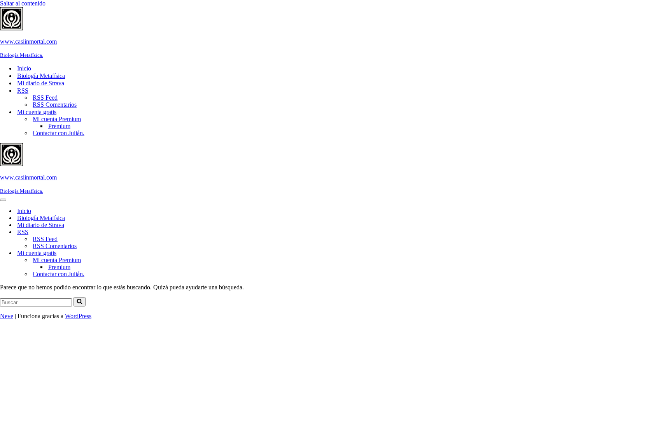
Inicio (24, 68)
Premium (59, 126)
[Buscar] (80, 301)
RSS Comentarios (55, 104)
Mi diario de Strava (40, 83)
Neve (6, 316)
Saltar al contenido (23, 3)
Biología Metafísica (41, 75)
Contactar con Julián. (58, 133)
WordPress (78, 316)
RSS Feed (45, 97)
